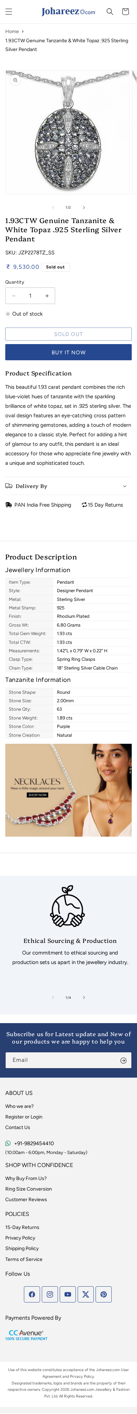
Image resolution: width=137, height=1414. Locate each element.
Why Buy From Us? (26, 1178)
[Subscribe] (123, 1060)
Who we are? (19, 1106)
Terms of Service (24, 1259)
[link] (67, 928)
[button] (9, 11)
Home (12, 31)
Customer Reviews (26, 1200)
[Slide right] (84, 207)
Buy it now (69, 352)
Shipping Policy (22, 1248)
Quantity (14, 282)
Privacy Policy (20, 1238)
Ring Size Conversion (28, 1189)
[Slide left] (53, 207)
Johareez (104, 1370)
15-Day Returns (22, 1227)
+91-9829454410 (34, 1143)
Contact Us (17, 1127)
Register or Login (24, 1117)
